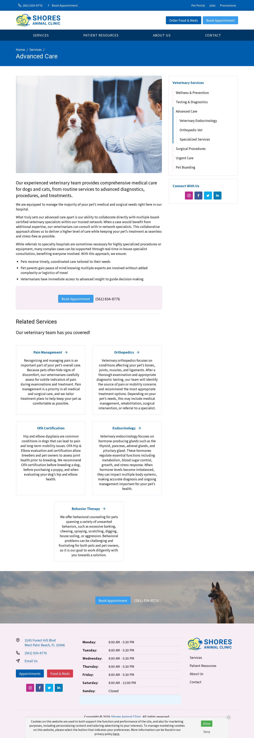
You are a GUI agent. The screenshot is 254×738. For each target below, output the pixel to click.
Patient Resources (101, 35)
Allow (206, 723)
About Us (162, 35)
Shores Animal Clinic (126, 716)
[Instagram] (189, 195)
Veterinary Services (188, 82)
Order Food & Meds (183, 20)
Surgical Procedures (191, 148)
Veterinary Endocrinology (198, 120)
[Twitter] (208, 195)
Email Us (31, 660)
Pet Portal (198, 5)
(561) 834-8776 (107, 298)
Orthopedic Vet (191, 129)
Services (41, 35)
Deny (206, 732)
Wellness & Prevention (192, 92)
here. (116, 734)
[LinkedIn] (217, 195)
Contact (213, 35)
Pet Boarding (185, 167)
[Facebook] (198, 195)
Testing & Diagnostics (192, 101)
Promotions (228, 5)
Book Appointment (220, 20)
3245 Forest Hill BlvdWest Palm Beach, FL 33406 (45, 642)
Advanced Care (186, 111)
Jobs (212, 5)
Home (20, 49)
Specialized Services (195, 139)
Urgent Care (184, 157)
